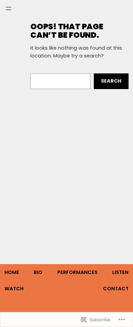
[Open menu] (8, 8)
